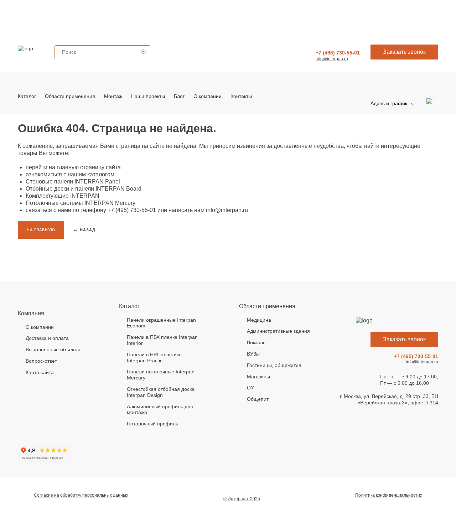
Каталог (27, 96)
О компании (207, 96)
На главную (41, 230)
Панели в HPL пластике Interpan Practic (154, 357)
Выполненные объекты (53, 349)
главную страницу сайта (89, 167)
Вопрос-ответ (41, 361)
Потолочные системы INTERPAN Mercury (80, 203)
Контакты (241, 96)
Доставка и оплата (47, 338)
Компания (31, 313)
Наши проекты (148, 96)
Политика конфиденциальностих (388, 495)
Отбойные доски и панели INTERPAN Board (83, 189)
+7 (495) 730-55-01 (338, 53)
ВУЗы (253, 354)
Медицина (259, 320)
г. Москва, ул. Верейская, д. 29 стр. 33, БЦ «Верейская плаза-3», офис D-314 (389, 399)
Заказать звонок (404, 52)
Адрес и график (388, 103)
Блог (179, 96)
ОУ (250, 387)
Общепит (258, 399)
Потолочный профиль (152, 423)
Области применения (70, 96)
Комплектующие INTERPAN (62, 196)
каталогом (100, 174)
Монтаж (113, 96)
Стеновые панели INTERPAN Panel (73, 182)
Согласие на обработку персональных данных (81, 495)
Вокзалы (256, 342)
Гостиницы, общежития (274, 365)
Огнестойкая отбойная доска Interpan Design (161, 392)
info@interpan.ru (332, 58)
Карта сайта (40, 372)
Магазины (258, 376)
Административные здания (278, 331)
